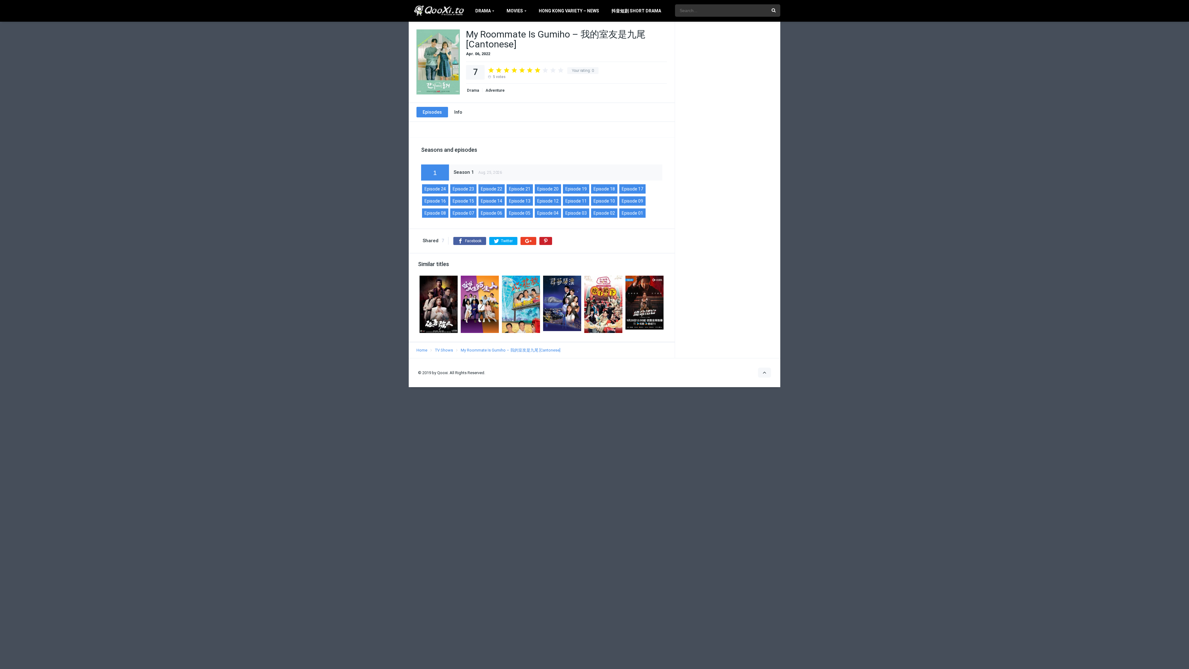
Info (458, 112)
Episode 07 (463, 213)
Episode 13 (519, 201)
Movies (515, 10)
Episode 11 (576, 201)
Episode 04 (548, 213)
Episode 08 (435, 213)
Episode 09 (632, 201)
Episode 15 (463, 201)
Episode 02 (604, 213)
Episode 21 (519, 188)
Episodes (432, 112)
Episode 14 (491, 201)
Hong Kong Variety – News (569, 10)
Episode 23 (463, 188)
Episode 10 (604, 201)
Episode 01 (632, 213)
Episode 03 (576, 213)
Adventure (495, 90)
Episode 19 (576, 188)
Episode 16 (435, 201)
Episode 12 (548, 201)
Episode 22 (491, 188)
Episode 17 (632, 188)
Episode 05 (519, 213)
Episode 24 (435, 188)
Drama (483, 10)
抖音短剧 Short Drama (636, 10)
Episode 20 (548, 188)
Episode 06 (491, 213)
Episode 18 (604, 188)
